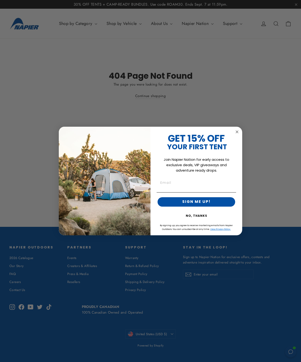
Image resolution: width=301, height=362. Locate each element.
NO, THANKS (196, 216)
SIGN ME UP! (196, 202)
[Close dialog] (237, 132)
